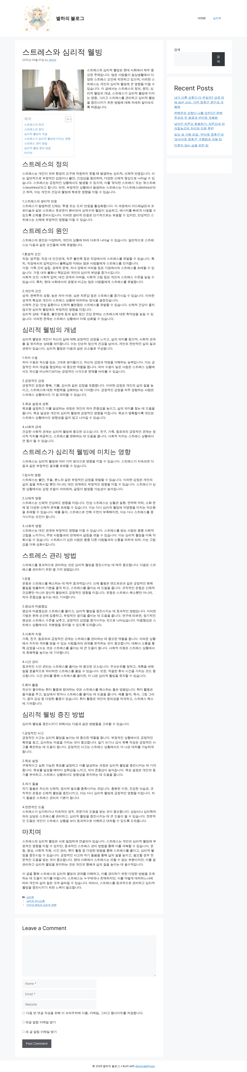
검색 (177, 49)
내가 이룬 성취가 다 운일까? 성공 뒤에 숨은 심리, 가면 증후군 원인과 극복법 (199, 102)
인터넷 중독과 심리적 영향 (41, 904)
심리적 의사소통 (35, 900)
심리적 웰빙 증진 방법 (37, 148)
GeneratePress (145, 1066)
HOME (202, 18)
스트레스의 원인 (34, 129)
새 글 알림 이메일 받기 (41, 1032)
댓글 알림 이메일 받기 (40, 1022)
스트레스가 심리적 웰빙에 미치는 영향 (47, 138)
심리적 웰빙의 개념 (35, 134)
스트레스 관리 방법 (35, 143)
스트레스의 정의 (34, 124)
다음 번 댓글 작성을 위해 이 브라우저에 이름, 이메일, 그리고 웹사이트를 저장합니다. (84, 1013)
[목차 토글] (66, 119)
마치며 (28, 152)
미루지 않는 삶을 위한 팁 (191, 145)
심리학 (217, 18)
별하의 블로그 (70, 18)
